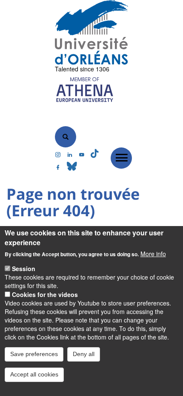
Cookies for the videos (45, 294)
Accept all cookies (34, 374)
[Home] (92, 32)
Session (23, 268)
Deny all (83, 354)
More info (153, 253)
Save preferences (34, 354)
